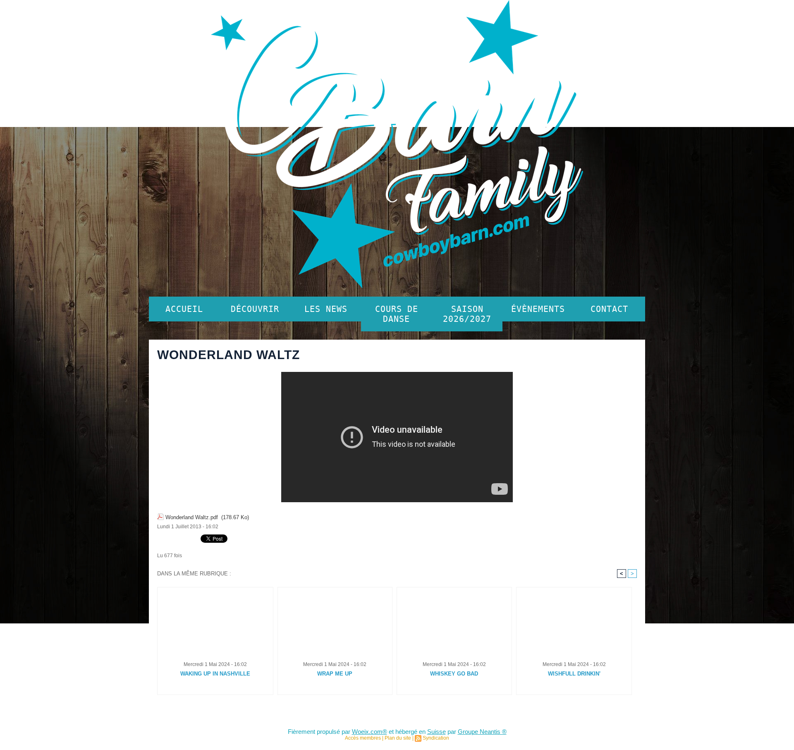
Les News (325, 309)
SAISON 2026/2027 (467, 314)
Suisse (436, 731)
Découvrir (255, 309)
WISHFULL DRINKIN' (574, 674)
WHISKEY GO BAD (454, 674)
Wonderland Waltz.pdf (191, 517)
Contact (609, 309)
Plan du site (398, 738)
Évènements (538, 309)
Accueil (184, 309)
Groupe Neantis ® (482, 731)
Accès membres (363, 738)
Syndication (436, 738)
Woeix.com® (369, 731)
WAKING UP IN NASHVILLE (215, 674)
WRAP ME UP (334, 674)
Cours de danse (396, 314)
